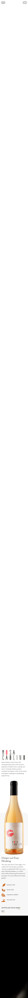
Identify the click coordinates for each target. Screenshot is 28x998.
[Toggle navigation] (3, 2)
